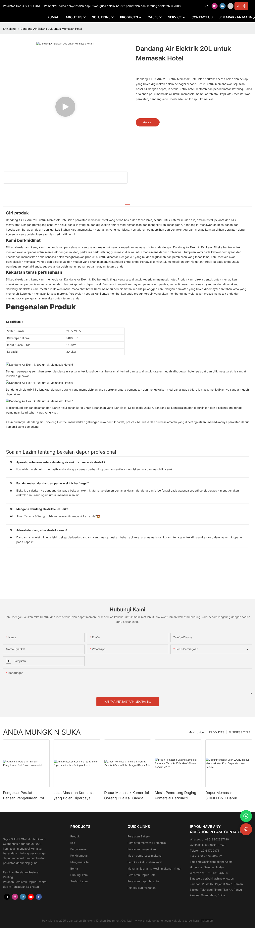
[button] (254, 17)
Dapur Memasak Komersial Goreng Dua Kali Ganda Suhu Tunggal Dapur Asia (126, 796)
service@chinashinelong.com (215, 878)
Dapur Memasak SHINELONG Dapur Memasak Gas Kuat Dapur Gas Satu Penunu (227, 796)
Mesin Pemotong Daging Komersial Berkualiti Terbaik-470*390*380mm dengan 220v (176, 796)
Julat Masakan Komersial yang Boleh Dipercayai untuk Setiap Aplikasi (74, 796)
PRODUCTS (216, 732)
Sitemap (207, 920)
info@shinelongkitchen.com (214, 861)
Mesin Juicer (196, 732)
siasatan (147, 122)
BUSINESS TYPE (239, 732)
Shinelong (9, 28)
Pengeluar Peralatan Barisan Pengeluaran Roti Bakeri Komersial (24, 796)
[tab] (127, 203)
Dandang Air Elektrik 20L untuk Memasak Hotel (51, 28)
